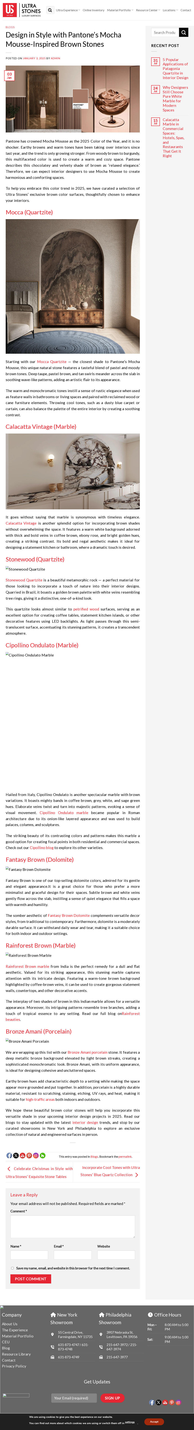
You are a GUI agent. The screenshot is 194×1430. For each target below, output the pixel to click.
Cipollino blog (42, 847)
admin (55, 58)
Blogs (10, 27)
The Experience (15, 1330)
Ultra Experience (67, 10)
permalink (125, 1156)
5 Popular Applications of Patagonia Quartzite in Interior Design (175, 68)
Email (59, 1246)
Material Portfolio (119, 10)
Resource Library (16, 1354)
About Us (9, 1323)
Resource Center (147, 10)
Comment (18, 1211)
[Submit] (50, 10)
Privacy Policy (14, 1366)
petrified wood (86, 609)
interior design (85, 1122)
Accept (154, 1422)
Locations (169, 10)
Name (15, 1246)
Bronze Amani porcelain (87, 1052)
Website (103, 1246)
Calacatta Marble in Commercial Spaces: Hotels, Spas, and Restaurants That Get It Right (173, 137)
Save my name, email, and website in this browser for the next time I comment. (73, 1268)
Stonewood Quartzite (24, 580)
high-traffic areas (40, 1099)
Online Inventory (93, 10)
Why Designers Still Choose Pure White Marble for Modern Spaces (175, 98)
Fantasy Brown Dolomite (69, 915)
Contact (186, 10)
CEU (6, 1342)
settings (130, 1422)
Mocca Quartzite (51, 361)
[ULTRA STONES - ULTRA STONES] (22, 10)
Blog (6, 1348)
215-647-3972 (117, 1345)
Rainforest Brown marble (27, 966)
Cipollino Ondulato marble (64, 812)
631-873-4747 (68, 1345)
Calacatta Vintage (21, 523)
